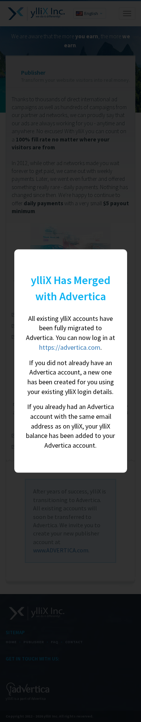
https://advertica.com (69, 347)
